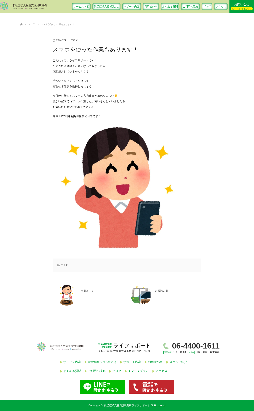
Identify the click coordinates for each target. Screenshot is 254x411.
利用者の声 (150, 6)
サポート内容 (131, 6)
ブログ (207, 6)
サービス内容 (81, 6)
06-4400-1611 (196, 346)
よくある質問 (170, 6)
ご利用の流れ (190, 6)
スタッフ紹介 (178, 362)
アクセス (221, 6)
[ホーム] (21, 20)
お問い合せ (242, 6)
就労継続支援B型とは (106, 6)
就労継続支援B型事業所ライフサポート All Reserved (134, 405)
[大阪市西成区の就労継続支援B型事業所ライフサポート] (23, 9)
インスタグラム (138, 371)
